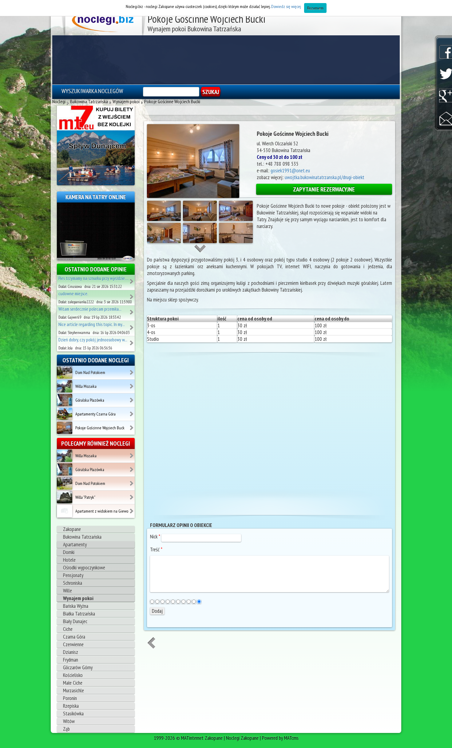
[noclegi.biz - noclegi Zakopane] (103, 21)
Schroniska (72, 583)
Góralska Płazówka (89, 400)
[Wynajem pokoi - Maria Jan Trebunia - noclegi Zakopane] (132, 294)
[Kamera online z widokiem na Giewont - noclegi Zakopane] (96, 231)
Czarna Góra (74, 636)
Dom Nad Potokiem (90, 372)
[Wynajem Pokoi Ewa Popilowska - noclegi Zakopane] (132, 340)
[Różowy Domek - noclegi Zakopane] (132, 310)
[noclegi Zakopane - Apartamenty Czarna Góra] (132, 411)
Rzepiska (71, 706)
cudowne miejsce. (73, 294)
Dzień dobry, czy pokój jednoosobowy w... (92, 340)
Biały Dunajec (75, 621)
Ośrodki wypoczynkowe (84, 567)
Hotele (69, 560)
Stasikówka (73, 713)
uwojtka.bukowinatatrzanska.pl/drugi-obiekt (324, 177)
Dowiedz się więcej (286, 6)
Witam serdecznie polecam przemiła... (89, 309)
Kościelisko (73, 675)
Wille (67, 590)
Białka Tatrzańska (79, 613)
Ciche (68, 629)
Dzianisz (70, 652)
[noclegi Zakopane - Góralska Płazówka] (132, 398)
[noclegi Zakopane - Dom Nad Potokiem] (132, 370)
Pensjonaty (73, 575)
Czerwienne (73, 644)
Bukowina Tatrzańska (82, 536)
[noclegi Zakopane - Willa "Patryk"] (132, 495)
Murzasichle (73, 690)
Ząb (66, 729)
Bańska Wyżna (75, 606)
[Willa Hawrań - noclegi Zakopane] (132, 279)
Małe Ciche (72, 682)
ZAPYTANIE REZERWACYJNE (324, 189)
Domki (68, 552)
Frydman (70, 659)
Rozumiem (315, 8)
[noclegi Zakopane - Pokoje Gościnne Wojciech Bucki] (132, 425)
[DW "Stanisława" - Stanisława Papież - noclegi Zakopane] (132, 325)
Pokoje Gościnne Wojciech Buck (100, 428)
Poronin (70, 698)
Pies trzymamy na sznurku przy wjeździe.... (93, 278)
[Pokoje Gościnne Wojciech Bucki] (64, 427)
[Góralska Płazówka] (64, 399)
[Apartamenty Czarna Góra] (64, 413)
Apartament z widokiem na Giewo (101, 511)
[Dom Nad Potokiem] (64, 372)
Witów (69, 721)
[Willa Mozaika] (64, 386)
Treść (156, 549)
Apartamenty (75, 544)
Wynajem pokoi (78, 598)
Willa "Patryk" (85, 497)
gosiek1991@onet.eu (290, 170)
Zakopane (72, 529)
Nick (155, 536)
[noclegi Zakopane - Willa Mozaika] (132, 384)
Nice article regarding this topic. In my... (91, 324)
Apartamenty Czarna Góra (95, 414)
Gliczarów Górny (78, 667)
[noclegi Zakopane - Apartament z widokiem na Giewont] (132, 509)
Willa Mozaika (86, 386)
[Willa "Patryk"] (64, 497)
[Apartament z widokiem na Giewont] (64, 510)
